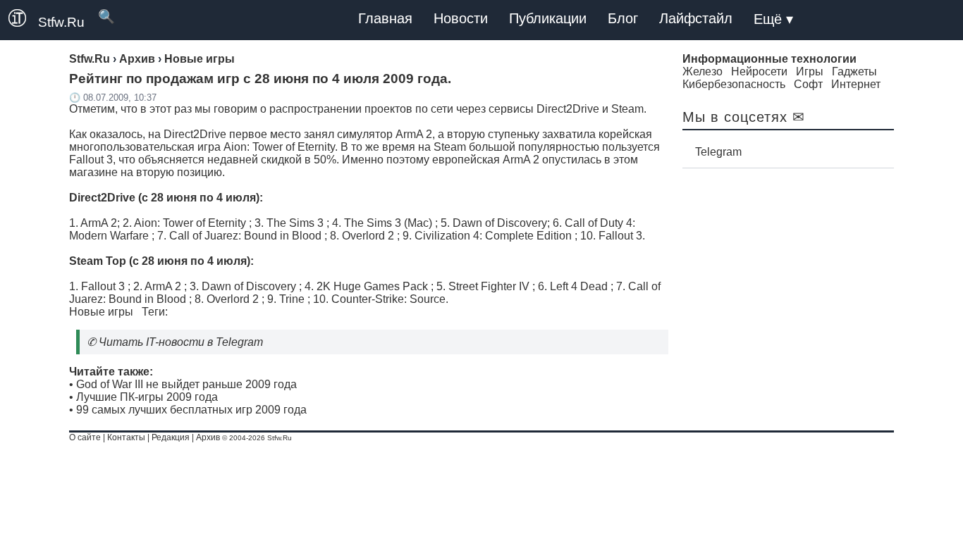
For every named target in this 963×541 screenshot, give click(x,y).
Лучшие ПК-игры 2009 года (147, 397)
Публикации (548, 18)
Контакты (126, 437)
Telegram (718, 152)
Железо (702, 71)
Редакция (171, 437)
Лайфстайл (695, 18)
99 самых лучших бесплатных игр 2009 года (191, 410)
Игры (809, 71)
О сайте (85, 437)
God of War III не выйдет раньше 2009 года (186, 384)
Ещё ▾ (773, 19)
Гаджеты (854, 71)
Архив (208, 437)
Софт (808, 84)
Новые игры (101, 312)
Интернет (856, 84)
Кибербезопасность (733, 84)
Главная (385, 18)
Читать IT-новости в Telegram (181, 342)
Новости (461, 18)
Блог (623, 18)
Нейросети (759, 71)
